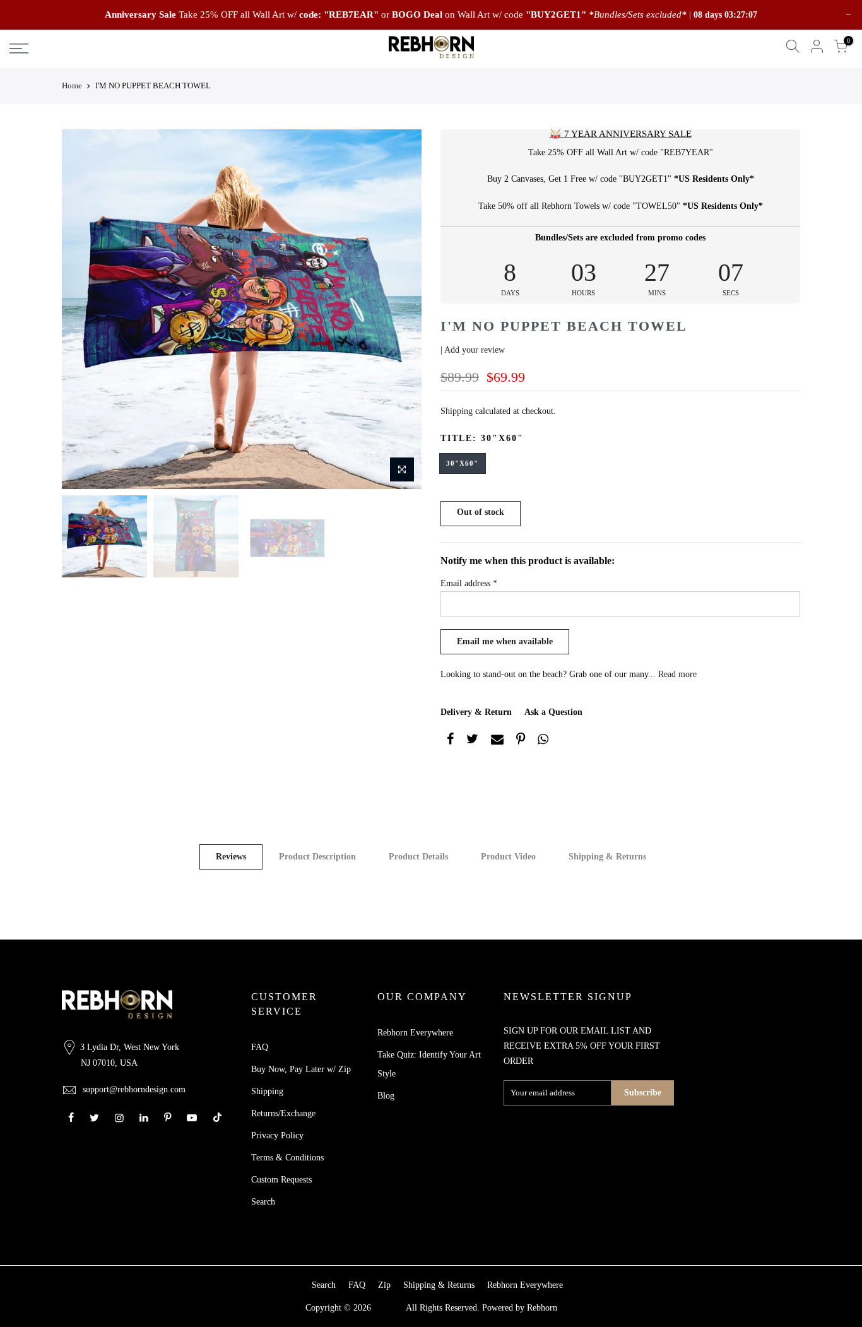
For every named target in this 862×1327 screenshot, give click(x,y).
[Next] (399, 309)
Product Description (317, 856)
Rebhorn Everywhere (415, 1032)
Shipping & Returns (607, 856)
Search (263, 1201)
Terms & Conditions (287, 1157)
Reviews (231, 856)
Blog (385, 1095)
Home (72, 85)
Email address (468, 583)
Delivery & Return (476, 712)
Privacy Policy (277, 1135)
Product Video (508, 856)
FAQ (259, 1047)
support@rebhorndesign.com (134, 1089)
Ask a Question (553, 712)
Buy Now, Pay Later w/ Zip (301, 1069)
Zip (384, 1285)
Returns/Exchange (283, 1113)
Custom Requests (281, 1179)
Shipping (456, 411)
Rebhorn (542, 1307)
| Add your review (472, 350)
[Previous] (84, 309)
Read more (676, 674)
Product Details (418, 856)
